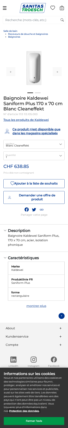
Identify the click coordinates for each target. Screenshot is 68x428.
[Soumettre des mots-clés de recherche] (62, 20)
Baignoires (14, 36)
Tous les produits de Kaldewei (26, 120)
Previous (10, 71)
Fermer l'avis (34, 420)
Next (57, 71)
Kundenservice (17, 336)
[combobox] (34, 20)
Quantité (11, 155)
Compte (12, 345)
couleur (10, 143)
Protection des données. (24, 410)
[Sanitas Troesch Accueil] (32, 8)
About (10, 328)
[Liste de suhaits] (52, 8)
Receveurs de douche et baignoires (28, 34)
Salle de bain (10, 31)
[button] (41, 209)
